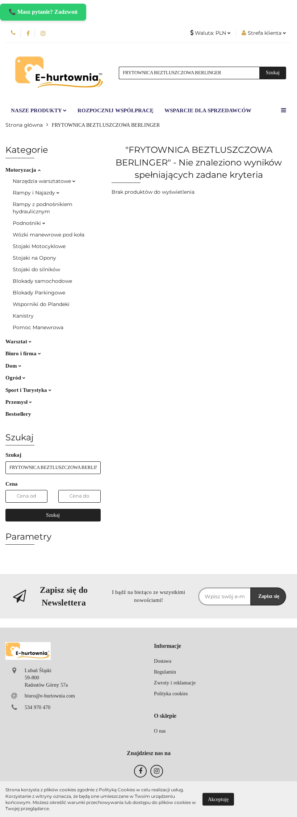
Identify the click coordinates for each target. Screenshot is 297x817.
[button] (167, 646)
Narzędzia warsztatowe (42, 181)
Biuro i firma (21, 353)
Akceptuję (218, 799)
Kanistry (23, 316)
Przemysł (17, 402)
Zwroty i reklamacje (175, 683)
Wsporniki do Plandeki (41, 304)
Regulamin (165, 672)
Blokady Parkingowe (39, 292)
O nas (160, 731)
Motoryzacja (21, 170)
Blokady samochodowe (42, 281)
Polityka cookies (171, 693)
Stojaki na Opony (34, 258)
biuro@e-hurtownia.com (50, 696)
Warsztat (17, 341)
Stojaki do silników (36, 269)
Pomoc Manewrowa (38, 327)
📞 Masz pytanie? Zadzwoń (43, 12)
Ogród (13, 378)
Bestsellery (18, 414)
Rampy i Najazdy (35, 192)
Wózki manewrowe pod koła (48, 234)
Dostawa (162, 661)
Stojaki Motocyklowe (39, 246)
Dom (11, 366)
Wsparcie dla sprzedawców (207, 110)
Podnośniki (27, 223)
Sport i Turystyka (27, 390)
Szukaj (53, 515)
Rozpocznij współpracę (116, 110)
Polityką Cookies (117, 789)
